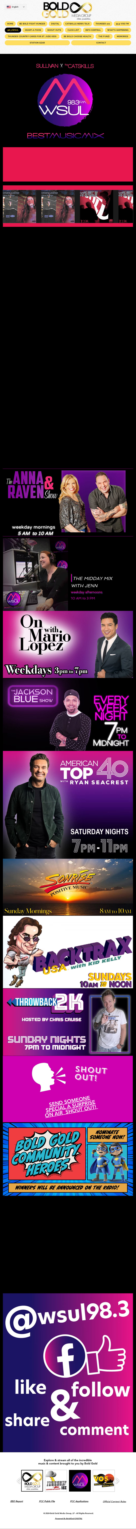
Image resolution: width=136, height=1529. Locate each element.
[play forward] (117, 1480)
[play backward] (19, 1480)
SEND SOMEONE (69, 1101)
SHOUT (91, 1070)
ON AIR (55, 1114)
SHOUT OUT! (81, 1109)
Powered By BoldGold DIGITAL (68, 1518)
